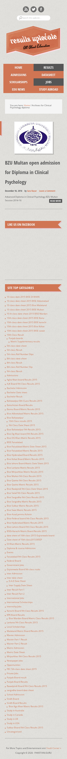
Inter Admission (14, 573)
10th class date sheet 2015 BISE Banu (25, 318)
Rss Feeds (26, 9)
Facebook (41, 9)
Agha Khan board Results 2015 (22, 379)
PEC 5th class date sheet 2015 (22, 669)
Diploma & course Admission (21, 548)
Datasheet (45, 75)
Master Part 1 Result (17, 639)
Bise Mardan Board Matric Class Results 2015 (31, 618)
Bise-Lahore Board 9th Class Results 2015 (27, 526)
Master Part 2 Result (17, 643)
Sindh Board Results (17, 702)
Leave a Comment (47, 190)
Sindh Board (13, 698)
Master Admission (16, 635)
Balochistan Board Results (20, 405)
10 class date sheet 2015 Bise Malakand (27, 305)
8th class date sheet (17, 358)
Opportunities (13, 664)
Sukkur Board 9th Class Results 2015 (25, 727)
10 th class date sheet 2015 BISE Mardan (27, 313)
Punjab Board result (16, 677)
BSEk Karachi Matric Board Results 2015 (27, 531)
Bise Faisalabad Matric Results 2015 (25, 450)
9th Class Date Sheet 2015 (22, 425)
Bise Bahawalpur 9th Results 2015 (24, 429)
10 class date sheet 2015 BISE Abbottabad (28, 300)
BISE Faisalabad (15, 442)
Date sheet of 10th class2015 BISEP (24, 539)
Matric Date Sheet (16, 652)
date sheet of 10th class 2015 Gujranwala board (30, 535)
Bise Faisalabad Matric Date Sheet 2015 (26, 446)
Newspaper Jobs (15, 660)
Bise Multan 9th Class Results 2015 (24, 476)
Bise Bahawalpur (15, 417)
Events (10, 552)
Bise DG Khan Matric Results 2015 (24, 437)
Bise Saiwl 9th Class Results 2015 (23, 493)
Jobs (42, 82)
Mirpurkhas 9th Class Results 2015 (24, 656)
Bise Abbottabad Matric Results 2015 (25, 413)
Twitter (34, 9)
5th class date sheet (17, 345)
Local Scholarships (16, 626)
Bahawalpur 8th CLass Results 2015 (24, 400)
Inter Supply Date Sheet (20, 585)
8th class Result (14, 362)
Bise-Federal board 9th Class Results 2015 (28, 518)
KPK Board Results (16, 614)
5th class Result (14, 349)
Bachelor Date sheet (17, 392)
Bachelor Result (14, 396)
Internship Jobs (14, 606)
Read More (55, 200)
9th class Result (14, 371)
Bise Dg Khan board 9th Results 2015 (25, 433)
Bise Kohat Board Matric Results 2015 (25, 459)
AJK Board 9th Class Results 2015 (23, 383)
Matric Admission (15, 647)
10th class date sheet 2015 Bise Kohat (25, 326)
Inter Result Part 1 (15, 589)
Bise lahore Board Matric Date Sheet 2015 (28, 463)
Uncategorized (14, 731)
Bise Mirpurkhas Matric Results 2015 (25, 471)
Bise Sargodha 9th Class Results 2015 (25, 497)
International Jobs (15, 598)
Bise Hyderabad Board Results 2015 (25, 455)
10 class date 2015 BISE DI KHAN (23, 296)
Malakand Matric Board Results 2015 (25, 631)
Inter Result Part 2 (15, 593)
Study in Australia (15, 710)
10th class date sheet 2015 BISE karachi (26, 322)
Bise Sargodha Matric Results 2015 (24, 501)
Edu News (14, 89)
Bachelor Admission (17, 388)
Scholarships (15, 82)
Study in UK (12, 718)
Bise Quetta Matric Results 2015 (23, 484)
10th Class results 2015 (20, 421)
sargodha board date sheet (20, 690)
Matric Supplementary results (25, 341)
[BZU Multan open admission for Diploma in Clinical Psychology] (33, 156)
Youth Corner (53, 748)
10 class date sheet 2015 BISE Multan (25, 309)
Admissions (14, 75)
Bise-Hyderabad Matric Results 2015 (25, 522)
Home (18, 67)
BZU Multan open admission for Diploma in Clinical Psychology (32, 172)
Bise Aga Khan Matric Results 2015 (26, 706)
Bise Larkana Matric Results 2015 (23, 467)
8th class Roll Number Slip (20, 366)
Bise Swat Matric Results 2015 (22, 510)
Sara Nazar (32, 190)
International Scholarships (20, 602)
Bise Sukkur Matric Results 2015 (23, 505)
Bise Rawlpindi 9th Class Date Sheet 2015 (27, 488)
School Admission (15, 694)
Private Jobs (12, 673)
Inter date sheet (15, 577)
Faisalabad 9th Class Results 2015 (23, 556)
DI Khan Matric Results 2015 (21, 543)
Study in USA (13, 723)
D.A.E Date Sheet (17, 581)
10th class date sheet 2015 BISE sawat (26, 330)
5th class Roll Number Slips (20, 354)
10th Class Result (15, 334)
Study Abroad (46, 89)
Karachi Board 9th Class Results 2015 (25, 610)
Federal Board (14, 560)
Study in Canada (15, 714)
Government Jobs (15, 565)
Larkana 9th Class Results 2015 (22, 622)
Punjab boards (16, 338)
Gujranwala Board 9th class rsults (23, 569)
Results (44, 67)
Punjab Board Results (17, 681)
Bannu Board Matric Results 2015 (23, 409)
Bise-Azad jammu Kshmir (19, 514)
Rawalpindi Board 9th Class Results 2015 (27, 686)
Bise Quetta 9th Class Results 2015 (24, 480)
